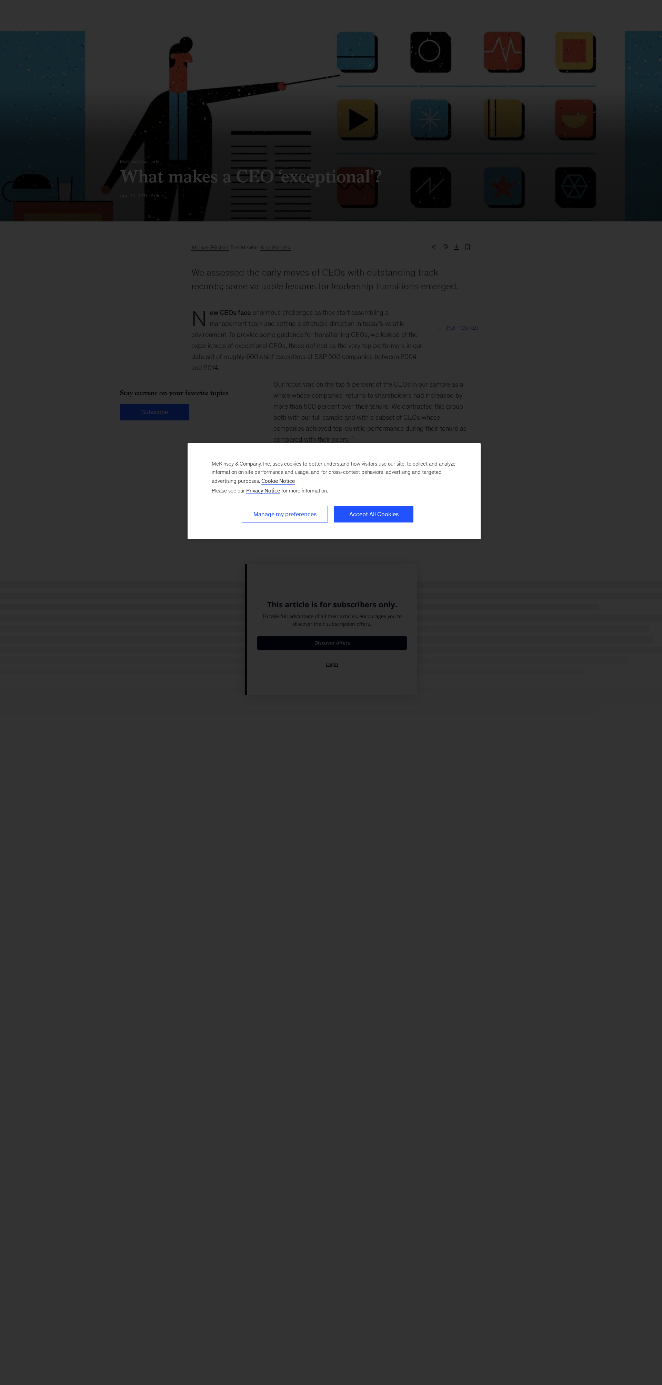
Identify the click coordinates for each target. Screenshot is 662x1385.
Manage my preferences (285, 514)
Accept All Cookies (374, 514)
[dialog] (334, 491)
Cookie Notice (278, 481)
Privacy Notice (263, 491)
